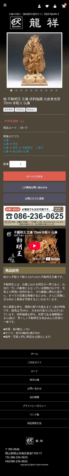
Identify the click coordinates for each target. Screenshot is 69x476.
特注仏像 (34, 379)
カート (34, 371)
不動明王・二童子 (33, 147)
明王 (15, 143)
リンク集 (34, 414)
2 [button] (17, 91)
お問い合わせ (34, 388)
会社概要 (34, 397)
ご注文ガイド (34, 362)
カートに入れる (34, 176)
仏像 (6, 140)
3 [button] (22, 91)
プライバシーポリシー (34, 405)
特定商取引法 (34, 423)
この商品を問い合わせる (34, 187)
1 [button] (12, 91)
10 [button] (57, 91)
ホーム (34, 353)
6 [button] (37, 91)
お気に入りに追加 (34, 198)
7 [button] (42, 91)
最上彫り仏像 (21, 151)
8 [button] (47, 91)
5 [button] (32, 91)
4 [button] (27, 91)
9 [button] (52, 91)
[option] (34, 60)
